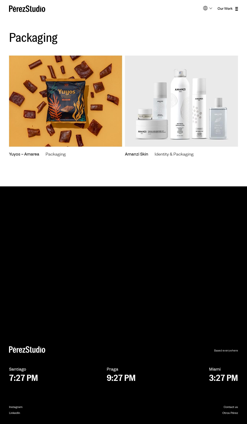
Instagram (15, 407)
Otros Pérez (230, 413)
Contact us (231, 407)
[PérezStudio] (27, 8)
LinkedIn (14, 413)
